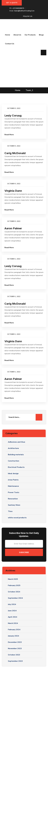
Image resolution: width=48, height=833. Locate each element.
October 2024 (14, 592)
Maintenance (13, 486)
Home (7, 35)
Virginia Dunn (13, 190)
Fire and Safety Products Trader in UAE (19, 741)
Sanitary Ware (14, 505)
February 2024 (14, 629)
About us (17, 35)
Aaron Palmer (13, 228)
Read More (9, 134)
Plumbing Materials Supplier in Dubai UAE (20, 748)
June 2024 (12, 610)
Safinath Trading (14, 828)
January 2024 (13, 636)
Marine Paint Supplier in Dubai (15, 745)
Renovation (13, 499)
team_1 (29, 90)
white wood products (17, 517)
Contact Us (9, 44)
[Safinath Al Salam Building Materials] (4, 23)
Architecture (13, 448)
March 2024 (13, 623)
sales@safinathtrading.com (24, 11)
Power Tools (13, 492)
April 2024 (12, 617)
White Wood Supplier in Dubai (16, 755)
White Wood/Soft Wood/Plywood (17, 772)
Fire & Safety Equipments (14, 775)
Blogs (41, 35)
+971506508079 (18, 8)
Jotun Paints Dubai (11, 779)
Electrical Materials (11, 768)
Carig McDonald (15, 153)
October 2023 (14, 655)
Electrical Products (16, 467)
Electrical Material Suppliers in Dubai (18, 737)
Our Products (30, 35)
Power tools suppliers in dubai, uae (17, 752)
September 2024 (15, 598)
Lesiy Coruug (13, 115)
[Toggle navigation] (3, 29)
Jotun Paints (13, 480)
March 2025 (13, 579)
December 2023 (15, 642)
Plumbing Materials (11, 786)
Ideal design (13, 473)
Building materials (16, 454)
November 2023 (15, 648)
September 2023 (15, 661)
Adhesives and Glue (16, 442)
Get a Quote (11, 3)
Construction (13, 461)
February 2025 (14, 585)
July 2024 (12, 604)
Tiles (10, 511)
